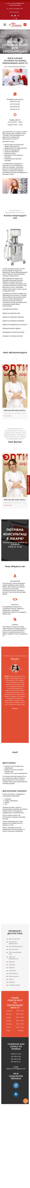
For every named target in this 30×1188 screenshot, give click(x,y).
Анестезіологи (8, 415)
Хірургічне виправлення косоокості (14, 324)
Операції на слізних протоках (12, 336)
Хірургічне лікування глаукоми (13, 317)
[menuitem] (12, 15)
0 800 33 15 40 (15, 101)
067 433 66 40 (15, 104)
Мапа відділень (15, 12)
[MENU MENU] (4, 24)
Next (25, 77)
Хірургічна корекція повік (11, 313)
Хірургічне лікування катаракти (13, 321)
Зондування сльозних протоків (13, 332)
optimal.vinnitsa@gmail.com (16, 8)
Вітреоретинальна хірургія (11, 328)
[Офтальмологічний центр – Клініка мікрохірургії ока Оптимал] (15, 24)
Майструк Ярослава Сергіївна (15, 410)
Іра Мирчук (15, 708)
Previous (4, 77)
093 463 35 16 (15, 109)
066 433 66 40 (15, 107)
